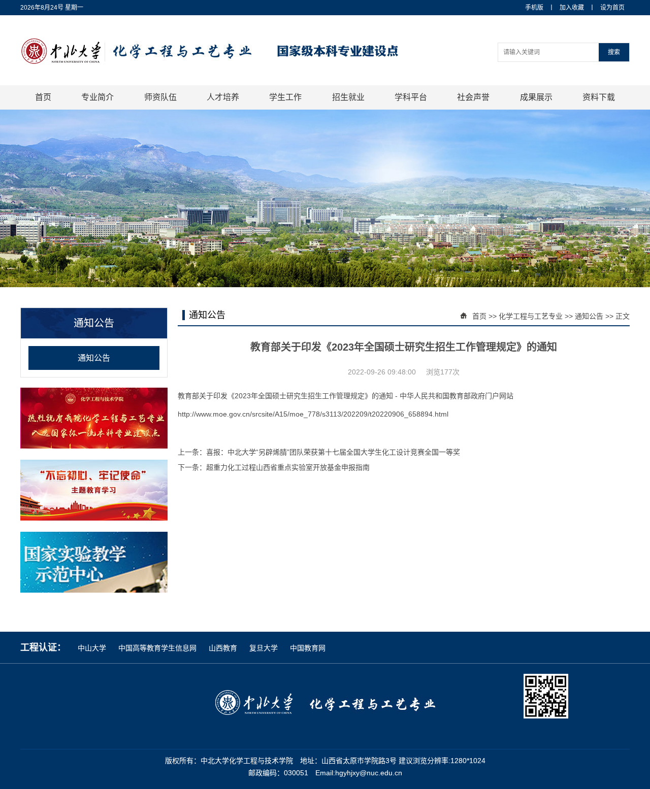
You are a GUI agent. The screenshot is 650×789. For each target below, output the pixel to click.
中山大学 (93, 648)
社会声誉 (473, 97)
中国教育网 (308, 648)
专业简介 (97, 97)
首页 (43, 97)
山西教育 (224, 648)
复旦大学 (264, 648)
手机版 (534, 7)
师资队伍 (160, 97)
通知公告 (94, 358)
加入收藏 (572, 7)
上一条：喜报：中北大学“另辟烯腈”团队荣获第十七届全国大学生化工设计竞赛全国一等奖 (319, 452)
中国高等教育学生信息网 (158, 648)
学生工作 (285, 97)
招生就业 (348, 97)
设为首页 (612, 7)
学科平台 (411, 97)
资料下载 (598, 97)
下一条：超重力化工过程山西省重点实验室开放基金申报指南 (274, 467)
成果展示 (536, 97)
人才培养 (223, 97)
